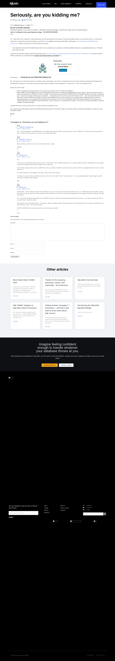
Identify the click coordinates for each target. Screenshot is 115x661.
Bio (55, 3)
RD (97, 53)
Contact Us (63, 510)
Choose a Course (64, 508)
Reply (18, 136)
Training (78, 3)
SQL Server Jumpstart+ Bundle (63, 64)
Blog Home (46, 3)
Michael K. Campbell (25, 127)
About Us (62, 505)
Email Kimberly (66, 3)
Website (12, 252)
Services (89, 3)
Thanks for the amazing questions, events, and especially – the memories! (56, 282)
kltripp (21, 187)
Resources (46, 512)
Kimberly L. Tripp (24, 139)
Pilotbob (22, 155)
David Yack (89, 53)
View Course (63, 70)
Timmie (46, 41)
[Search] (104, 513)
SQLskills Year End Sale (87, 280)
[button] (50, 365)
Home (45, 505)
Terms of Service (100, 655)
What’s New (101, 5)
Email (12, 248)
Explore (15, 296)
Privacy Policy (90, 655)
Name (12, 244)
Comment (13, 222)
